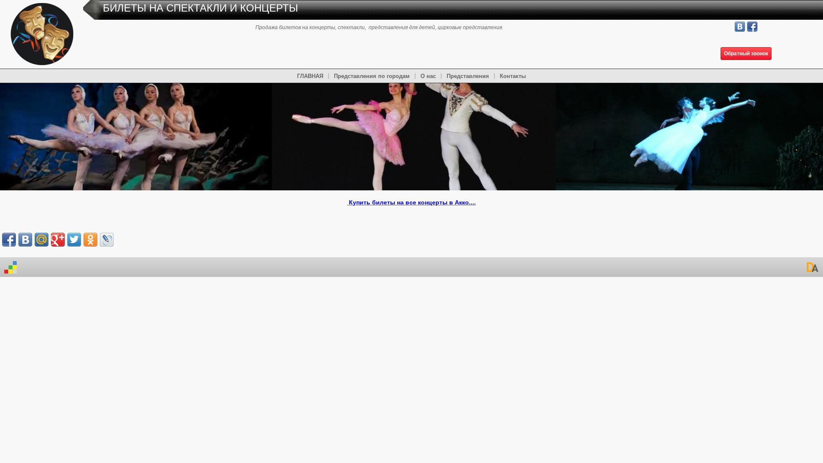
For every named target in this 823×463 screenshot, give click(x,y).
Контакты (513, 76)
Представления (468, 76)
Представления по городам (372, 76)
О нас (428, 76)
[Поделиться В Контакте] (25, 240)
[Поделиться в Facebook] (9, 240)
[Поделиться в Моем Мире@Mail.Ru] (41, 240)
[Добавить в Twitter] (74, 240)
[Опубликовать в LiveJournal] (107, 240)
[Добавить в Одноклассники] (90, 240)
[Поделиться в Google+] (58, 240)
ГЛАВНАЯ (310, 76)
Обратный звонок (746, 54)
